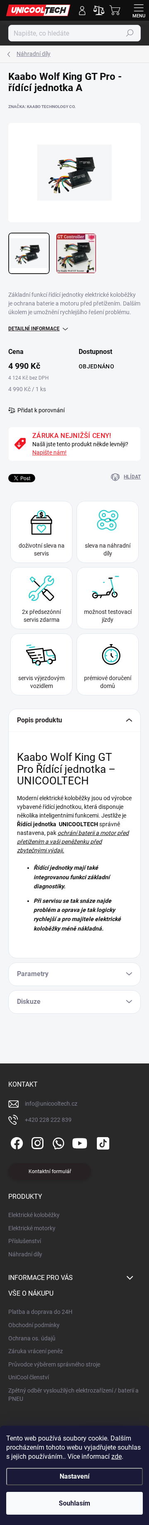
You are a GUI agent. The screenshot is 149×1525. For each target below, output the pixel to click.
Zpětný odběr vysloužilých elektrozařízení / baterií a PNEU (73, 1394)
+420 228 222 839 (48, 1119)
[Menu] (138, 10)
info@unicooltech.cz (51, 1103)
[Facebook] (15, 1142)
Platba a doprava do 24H (40, 1312)
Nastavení (74, 1476)
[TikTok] (101, 1142)
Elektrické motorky (31, 1228)
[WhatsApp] (57, 1142)
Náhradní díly (25, 1254)
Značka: (42, 106)
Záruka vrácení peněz (35, 1351)
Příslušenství (24, 1241)
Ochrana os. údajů (31, 1338)
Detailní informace (34, 329)
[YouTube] (79, 1142)
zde (116, 1456)
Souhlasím (74, 1503)
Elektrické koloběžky (34, 1215)
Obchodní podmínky (34, 1325)
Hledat (130, 33)
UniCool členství (28, 1377)
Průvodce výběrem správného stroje (54, 1364)
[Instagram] (36, 1142)
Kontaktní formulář (50, 1171)
